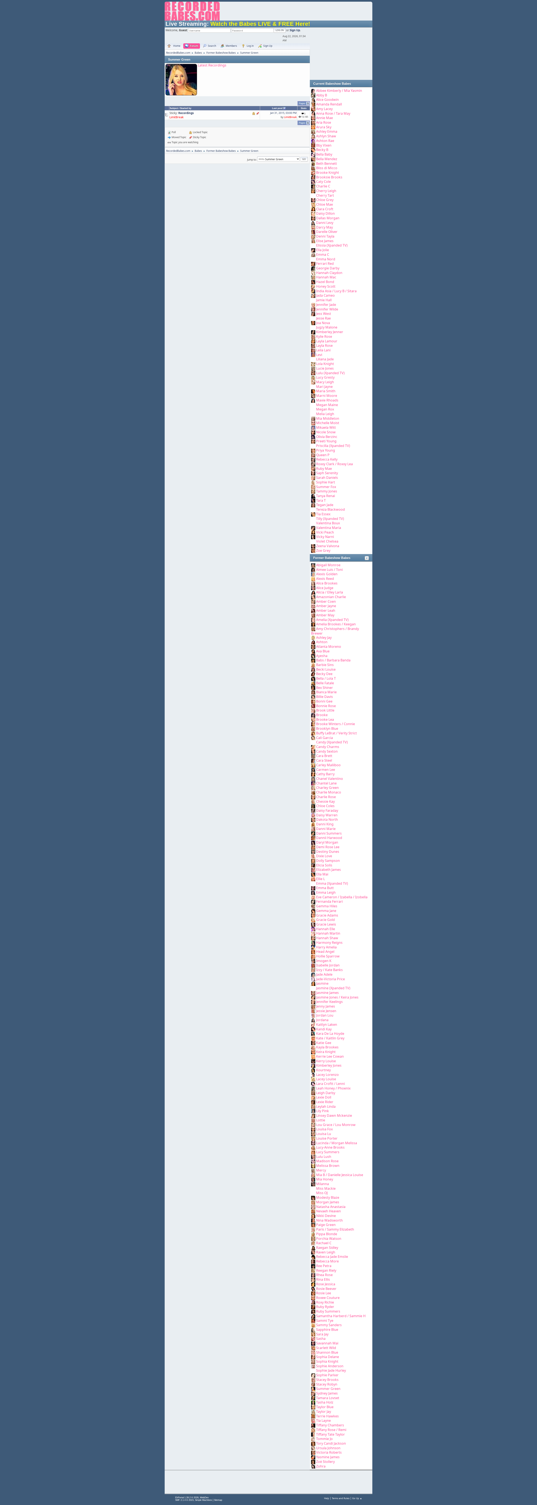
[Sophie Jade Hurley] (313, 1370)
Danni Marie (326, 828)
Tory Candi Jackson (331, 1443)
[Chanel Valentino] (313, 778)
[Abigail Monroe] (313, 565)
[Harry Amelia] (313, 947)
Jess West (323, 313)
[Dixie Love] (313, 856)
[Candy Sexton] (313, 751)
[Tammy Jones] (313, 491)
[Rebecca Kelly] (313, 459)
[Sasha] (313, 1338)
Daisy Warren (327, 815)
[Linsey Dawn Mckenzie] (313, 1115)
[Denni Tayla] (313, 236)
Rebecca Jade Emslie (332, 1256)
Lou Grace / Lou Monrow (336, 1124)
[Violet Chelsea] (313, 541)
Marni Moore (326, 395)
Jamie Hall (324, 300)
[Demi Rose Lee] (313, 847)
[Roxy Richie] (313, 1302)
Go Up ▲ (357, 1498)
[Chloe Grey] (313, 199)
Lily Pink (322, 1111)
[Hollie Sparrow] (313, 956)
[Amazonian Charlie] (313, 597)
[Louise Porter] (313, 1138)
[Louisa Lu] (313, 1133)
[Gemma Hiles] (313, 906)
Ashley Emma (326, 131)
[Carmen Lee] (313, 769)
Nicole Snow (326, 432)
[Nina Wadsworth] (313, 1220)
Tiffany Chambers (330, 1425)
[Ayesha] (313, 655)
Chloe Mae (324, 204)
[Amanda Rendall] (313, 104)
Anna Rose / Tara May (333, 113)
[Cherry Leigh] (313, 190)
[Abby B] (313, 95)
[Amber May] (313, 615)
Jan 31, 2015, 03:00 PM (283, 113)
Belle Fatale (325, 683)
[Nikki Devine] (313, 1215)
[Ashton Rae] (313, 140)
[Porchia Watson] (313, 1238)
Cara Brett (324, 755)
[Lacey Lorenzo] (313, 1074)
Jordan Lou (324, 1015)
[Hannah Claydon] (313, 272)
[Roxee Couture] (313, 1297)
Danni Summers (329, 833)
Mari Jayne (324, 386)
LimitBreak (176, 117)
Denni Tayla (325, 236)
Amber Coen (326, 601)
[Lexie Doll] (313, 1097)
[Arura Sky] (313, 127)
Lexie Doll (323, 1097)
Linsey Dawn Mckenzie (334, 1115)
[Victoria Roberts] (313, 1452)
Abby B (321, 95)
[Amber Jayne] (313, 606)
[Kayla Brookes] (313, 1047)
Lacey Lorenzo (327, 1074)
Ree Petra (323, 1265)
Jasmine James (327, 992)
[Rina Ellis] (313, 1279)
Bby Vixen (323, 145)
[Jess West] (313, 313)
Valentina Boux (328, 523)
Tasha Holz (324, 1402)
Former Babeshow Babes (331, 558)
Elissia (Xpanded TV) (332, 245)
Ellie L (320, 879)
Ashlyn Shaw (326, 136)
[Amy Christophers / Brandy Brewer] (313, 628)
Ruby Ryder (325, 1306)
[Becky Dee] (313, 673)
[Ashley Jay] (313, 637)
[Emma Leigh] (313, 892)
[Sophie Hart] (313, 482)
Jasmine (322, 983)
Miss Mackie (326, 1188)
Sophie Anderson (329, 1366)
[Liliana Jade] (313, 359)
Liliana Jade (325, 359)
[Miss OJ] (313, 1193)
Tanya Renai (325, 495)
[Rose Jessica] (313, 1284)
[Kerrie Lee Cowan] (313, 1056)
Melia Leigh (325, 414)
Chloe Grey (325, 199)
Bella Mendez (326, 159)
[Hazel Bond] (313, 281)
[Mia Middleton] (313, 418)
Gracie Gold (325, 919)
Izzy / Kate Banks (329, 969)
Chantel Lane (326, 783)
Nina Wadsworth (329, 1220)
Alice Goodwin (327, 99)
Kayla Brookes (327, 1047)
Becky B (322, 149)
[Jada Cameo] (313, 295)
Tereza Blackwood (330, 509)
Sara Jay (322, 1334)
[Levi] (313, 354)
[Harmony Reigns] (313, 942)
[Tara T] (313, 500)
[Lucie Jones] (313, 368)
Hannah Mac (326, 277)
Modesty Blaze (327, 1197)
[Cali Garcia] (313, 737)
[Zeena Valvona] (313, 546)
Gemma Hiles (326, 906)
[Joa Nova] (313, 323)
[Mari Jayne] (313, 386)
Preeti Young (326, 441)
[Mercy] (313, 1170)
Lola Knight (325, 363)
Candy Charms (327, 746)
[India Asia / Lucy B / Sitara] (313, 291)
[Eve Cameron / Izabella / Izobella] (313, 897)
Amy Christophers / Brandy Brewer (335, 631)
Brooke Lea (325, 719)
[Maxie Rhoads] (313, 400)
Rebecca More (327, 1261)
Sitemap (218, 1500)
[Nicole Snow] (313, 432)
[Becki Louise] (313, 669)
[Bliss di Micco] (313, 168)
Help (326, 1498)
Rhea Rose (324, 1275)
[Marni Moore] (313, 395)
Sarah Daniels (327, 477)
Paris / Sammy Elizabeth (335, 1229)
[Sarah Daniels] (313, 477)
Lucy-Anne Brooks (330, 1147)
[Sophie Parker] (313, 1375)
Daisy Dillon (325, 213)
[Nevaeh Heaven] (313, 1211)
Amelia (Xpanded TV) (332, 619)
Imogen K (323, 960)
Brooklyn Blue (327, 728)
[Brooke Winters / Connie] (313, 724)
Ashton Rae (325, 140)
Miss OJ (322, 1193)
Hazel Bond (325, 281)
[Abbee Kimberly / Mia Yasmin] (313, 90)
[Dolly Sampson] (313, 860)
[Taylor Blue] (313, 1407)
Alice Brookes (327, 583)
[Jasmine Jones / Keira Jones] (313, 997)
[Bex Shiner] (313, 687)
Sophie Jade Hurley (331, 1370)
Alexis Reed (325, 578)
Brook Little (325, 710)
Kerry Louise (326, 1061)
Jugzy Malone (326, 327)
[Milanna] (313, 1184)
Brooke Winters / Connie (335, 724)
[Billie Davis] (313, 696)
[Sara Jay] (313, 1334)
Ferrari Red (325, 263)
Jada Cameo (325, 295)
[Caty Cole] (313, 181)
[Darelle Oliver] (313, 231)
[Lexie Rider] (313, 1102)
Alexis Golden (327, 574)
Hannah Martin (328, 933)
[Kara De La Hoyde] (313, 1033)
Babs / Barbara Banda (333, 660)
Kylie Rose (324, 336)
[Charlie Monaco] (313, 792)
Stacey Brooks (327, 1379)
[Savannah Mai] (313, 1343)
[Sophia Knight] (313, 1361)
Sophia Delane (327, 1356)
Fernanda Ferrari (329, 901)
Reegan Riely (326, 1270)
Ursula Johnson (328, 1448)
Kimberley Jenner (329, 332)
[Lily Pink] (313, 1111)
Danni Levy (324, 222)
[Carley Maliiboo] (313, 765)
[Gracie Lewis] (313, 924)
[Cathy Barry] (313, 774)
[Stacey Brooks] (313, 1379)
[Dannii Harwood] (313, 837)
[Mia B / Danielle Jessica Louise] (313, 1175)
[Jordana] (313, 1020)
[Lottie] (313, 1120)
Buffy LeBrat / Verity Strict (336, 733)
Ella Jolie (322, 250)
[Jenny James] (313, 1006)
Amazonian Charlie (331, 597)
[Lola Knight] (313, 363)
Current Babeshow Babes (332, 83)
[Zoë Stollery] (313, 1461)
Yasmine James (328, 1457)
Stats (303, 108)
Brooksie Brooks (329, 177)
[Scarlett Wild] (313, 1347)
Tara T (321, 500)
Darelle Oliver (327, 231)
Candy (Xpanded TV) (332, 742)
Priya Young (325, 450)
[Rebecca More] (313, 1261)
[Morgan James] (313, 1202)
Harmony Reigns (329, 942)
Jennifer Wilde (327, 309)
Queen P (323, 455)
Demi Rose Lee (327, 847)
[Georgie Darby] (313, 268)
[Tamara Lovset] (313, 1398)
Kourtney (323, 1070)
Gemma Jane (326, 910)
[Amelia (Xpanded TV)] (313, 619)
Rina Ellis (323, 1279)
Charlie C (323, 186)
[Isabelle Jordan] (313, 965)
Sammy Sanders (329, 1325)
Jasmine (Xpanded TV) (333, 988)
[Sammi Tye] (313, 1320)
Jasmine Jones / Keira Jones (337, 997)
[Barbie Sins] (313, 664)
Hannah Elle (325, 929)
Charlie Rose (326, 797)
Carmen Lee (325, 769)
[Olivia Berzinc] (313, 436)
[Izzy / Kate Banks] (313, 969)
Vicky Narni (325, 536)
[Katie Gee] (313, 1042)
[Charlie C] (313, 186)
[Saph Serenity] (313, 473)
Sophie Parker (327, 1375)
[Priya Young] (313, 450)
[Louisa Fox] (313, 1129)
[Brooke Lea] (313, 719)
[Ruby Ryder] (313, 1306)
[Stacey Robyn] (313, 1384)
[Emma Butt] (313, 888)
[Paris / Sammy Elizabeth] (313, 1229)
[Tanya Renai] (313, 495)
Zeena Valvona (327, 546)
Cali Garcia (324, 737)
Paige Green (326, 1224)
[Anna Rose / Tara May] (313, 113)
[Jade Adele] (313, 974)
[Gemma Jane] (313, 910)
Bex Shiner (324, 687)
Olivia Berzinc (326, 436)
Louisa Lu (323, 1133)
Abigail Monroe (328, 565)
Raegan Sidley (327, 1247)
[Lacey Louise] (313, 1079)
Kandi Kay (324, 1029)
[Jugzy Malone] (313, 327)
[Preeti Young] (313, 441)
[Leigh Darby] (313, 1093)
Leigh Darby (325, 1093)
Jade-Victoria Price (330, 979)
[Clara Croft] (313, 209)
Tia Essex (323, 514)
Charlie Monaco (328, 792)
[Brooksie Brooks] (313, 177)
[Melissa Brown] (313, 1165)
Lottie (320, 1120)
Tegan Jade (324, 505)
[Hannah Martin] (313, 933)
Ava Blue (323, 651)
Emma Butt (325, 888)
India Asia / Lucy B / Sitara (336, 291)
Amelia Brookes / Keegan (336, 624)
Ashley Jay (324, 637)
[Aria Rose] (313, 122)
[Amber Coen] (313, 601)
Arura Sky (323, 127)
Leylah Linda (326, 1106)
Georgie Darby (327, 268)
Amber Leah (325, 610)
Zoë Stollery (325, 1461)
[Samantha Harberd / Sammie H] (313, 1316)
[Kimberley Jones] (313, 1065)
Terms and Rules (340, 1498)
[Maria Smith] (313, 391)
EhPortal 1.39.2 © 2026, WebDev (192, 1497)
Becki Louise (326, 669)
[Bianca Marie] (313, 692)
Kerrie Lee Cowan (330, 1056)
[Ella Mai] (313, 874)
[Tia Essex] (313, 514)
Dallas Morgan (327, 218)
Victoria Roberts (329, 1452)
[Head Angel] (313, 951)
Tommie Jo (324, 1438)
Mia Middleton (327, 418)
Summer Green (179, 59)
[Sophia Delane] (313, 1356)
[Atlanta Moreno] (313, 646)
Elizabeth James (328, 869)
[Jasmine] (313, 983)
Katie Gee (323, 1042)
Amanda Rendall (329, 104)
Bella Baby (324, 154)
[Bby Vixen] (313, 145)
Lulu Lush (323, 1156)
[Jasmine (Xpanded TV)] (313, 988)
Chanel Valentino (329, 778)
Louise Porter (327, 1138)
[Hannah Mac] (313, 277)
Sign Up (295, 30)
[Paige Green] (313, 1224)
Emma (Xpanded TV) (332, 883)
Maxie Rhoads (327, 400)
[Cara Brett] (313, 755)
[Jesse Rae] (313, 318)
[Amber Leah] (313, 610)
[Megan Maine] (313, 405)
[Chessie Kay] (313, 801)
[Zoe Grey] (313, 550)
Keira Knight (326, 1051)
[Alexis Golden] (313, 574)
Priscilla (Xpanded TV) (333, 445)
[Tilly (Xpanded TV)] (313, 518)
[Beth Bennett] (313, 163)
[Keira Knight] (313, 1051)
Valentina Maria (328, 527)
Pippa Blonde (326, 1234)
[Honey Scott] (313, 286)
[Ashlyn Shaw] (313, 136)
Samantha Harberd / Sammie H (341, 1316)
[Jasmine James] (313, 992)
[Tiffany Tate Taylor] (313, 1434)
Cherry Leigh (326, 190)
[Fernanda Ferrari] (313, 901)
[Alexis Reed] (313, 578)
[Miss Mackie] (313, 1188)
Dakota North (327, 819)
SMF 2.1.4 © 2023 (184, 1500)
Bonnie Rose (326, 706)
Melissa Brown (327, 1165)
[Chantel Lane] (313, 783)
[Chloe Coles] (313, 806)
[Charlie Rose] (313, 797)
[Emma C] (313, 254)
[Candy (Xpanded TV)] (313, 742)
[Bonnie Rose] (313, 706)
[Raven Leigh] (313, 1252)
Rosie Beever (326, 1288)
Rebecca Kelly (327, 459)
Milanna (322, 1184)
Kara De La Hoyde (330, 1033)
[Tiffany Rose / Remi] (313, 1429)
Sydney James (327, 1393)
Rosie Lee (323, 1293)
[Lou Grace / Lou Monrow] (313, 1124)
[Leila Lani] (313, 350)
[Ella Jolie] (313, 250)
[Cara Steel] (313, 760)
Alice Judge (324, 588)
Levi (319, 354)
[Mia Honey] (313, 1179)
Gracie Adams (327, 915)
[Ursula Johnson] (313, 1448)
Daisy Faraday (327, 810)
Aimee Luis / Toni (329, 569)
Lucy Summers (327, 1152)
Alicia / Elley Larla (329, 592)
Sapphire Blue (327, 1329)
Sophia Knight (327, 1361)
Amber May (325, 615)
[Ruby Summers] (313, 1311)
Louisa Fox (324, 1129)
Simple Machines (203, 1500)
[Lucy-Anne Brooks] (313, 1147)
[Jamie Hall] (313, 300)
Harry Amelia (326, 947)
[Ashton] (313, 642)
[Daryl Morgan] (313, 842)
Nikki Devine (326, 1215)
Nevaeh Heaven (328, 1211)
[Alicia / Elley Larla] (313, 592)
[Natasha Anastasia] (313, 1206)
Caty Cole (323, 181)
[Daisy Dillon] (313, 213)
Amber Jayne (326, 606)
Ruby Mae (324, 468)
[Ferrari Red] (313, 263)
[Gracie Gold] (313, 919)
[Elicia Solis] (313, 865)
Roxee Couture (328, 1297)
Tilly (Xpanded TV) (330, 518)
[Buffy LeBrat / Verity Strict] (313, 733)
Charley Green (327, 787)
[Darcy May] (313, 227)
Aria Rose (323, 122)
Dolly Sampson (328, 860)
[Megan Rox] (313, 409)
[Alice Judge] (313, 588)
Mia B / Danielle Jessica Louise (339, 1175)
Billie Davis (324, 696)
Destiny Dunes (327, 851)
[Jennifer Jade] (313, 304)
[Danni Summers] (313, 833)
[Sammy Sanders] (313, 1325)
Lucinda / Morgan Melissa (336, 1143)
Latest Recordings (212, 65)
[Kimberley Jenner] (313, 332)
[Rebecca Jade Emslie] (313, 1256)
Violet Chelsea (327, 541)
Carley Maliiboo (328, 765)
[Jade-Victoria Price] (313, 979)
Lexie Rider (324, 1102)
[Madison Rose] (313, 1161)
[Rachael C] (313, 1243)
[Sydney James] (313, 1393)
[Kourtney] (313, 1070)
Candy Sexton (327, 751)
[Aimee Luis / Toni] (313, 569)
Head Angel (325, 951)
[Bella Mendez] (313, 159)
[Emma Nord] (313, 259)
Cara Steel (324, 760)
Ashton (321, 642)
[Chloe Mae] (313, 204)
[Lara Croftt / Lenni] (313, 1083)
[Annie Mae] (313, 118)
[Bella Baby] (313, 154)
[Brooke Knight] (313, 172)
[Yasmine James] (313, 1457)
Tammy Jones (326, 491)
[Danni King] (313, 824)
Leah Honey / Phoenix (333, 1088)
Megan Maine (327, 405)
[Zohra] (313, 1466)
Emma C (322, 254)
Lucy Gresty (325, 377)
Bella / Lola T (326, 678)
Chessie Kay (325, 801)
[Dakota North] (313, 819)
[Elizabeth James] (313, 869)
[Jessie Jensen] (313, 1011)
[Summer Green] (313, 1388)
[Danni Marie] (313, 828)
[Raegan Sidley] (313, 1247)
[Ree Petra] (313, 1265)
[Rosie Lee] (313, 1293)
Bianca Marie (326, 692)
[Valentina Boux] (313, 523)
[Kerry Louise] (313, 1061)
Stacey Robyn (326, 1384)
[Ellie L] (313, 879)
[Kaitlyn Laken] (313, 1024)
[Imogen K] (313, 960)
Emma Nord (325, 259)
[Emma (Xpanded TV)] (313, 883)
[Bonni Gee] (313, 701)
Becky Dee (324, 673)
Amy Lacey (324, 108)
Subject (174, 108)
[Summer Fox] (313, 486)
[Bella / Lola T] (313, 678)
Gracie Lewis (326, 924)
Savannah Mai (327, 1343)
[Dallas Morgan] (313, 218)
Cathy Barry (325, 774)
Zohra (321, 1466)
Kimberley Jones (328, 1065)
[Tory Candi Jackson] (313, 1443)
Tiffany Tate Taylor (330, 1434)
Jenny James (325, 1006)
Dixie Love (324, 856)
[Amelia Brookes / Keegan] (313, 624)
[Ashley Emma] (313, 131)
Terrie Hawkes (327, 1416)
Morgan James (327, 1202)
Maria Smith (325, 391)
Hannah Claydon (329, 272)
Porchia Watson (328, 1238)
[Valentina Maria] (313, 527)
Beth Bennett (326, 163)
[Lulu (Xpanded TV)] (313, 373)
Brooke (322, 715)
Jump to (251, 159)
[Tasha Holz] (313, 1402)
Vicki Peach (325, 532)
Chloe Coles (325, 806)
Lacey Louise (326, 1079)
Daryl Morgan (327, 842)
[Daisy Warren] (313, 815)
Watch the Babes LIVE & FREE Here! (260, 24)
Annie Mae (324, 118)
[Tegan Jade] (313, 505)
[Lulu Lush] (313, 1156)
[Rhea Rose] (313, 1275)
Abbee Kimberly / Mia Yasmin (339, 90)
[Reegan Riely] (313, 1270)
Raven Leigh (325, 1252)
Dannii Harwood (329, 837)
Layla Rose (324, 345)
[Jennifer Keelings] (313, 1001)
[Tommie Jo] (313, 1438)
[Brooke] (313, 715)
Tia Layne (323, 1420)
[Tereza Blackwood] (313, 509)
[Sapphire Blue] (313, 1329)
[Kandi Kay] (313, 1029)
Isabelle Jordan (328, 965)
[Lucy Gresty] (313, 377)
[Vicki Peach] (313, 532)
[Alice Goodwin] (313, 99)
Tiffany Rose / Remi (331, 1429)
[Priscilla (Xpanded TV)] (313, 445)
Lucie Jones (325, 368)
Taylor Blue (325, 1407)
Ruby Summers (328, 1311)
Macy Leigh (325, 382)
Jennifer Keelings (329, 1001)
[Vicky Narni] (313, 536)
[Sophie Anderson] (313, 1366)
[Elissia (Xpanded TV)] (313, 245)
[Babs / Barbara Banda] (313, 660)
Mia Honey (324, 1179)
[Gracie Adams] (313, 915)
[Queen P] (313, 455)
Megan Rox (325, 409)
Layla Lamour (326, 341)
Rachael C (323, 1243)
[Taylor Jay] (313, 1411)
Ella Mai (322, 874)
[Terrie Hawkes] (313, 1416)
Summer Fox (326, 486)
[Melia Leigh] (313, 414)
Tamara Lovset (327, 1398)
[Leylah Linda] (313, 1106)
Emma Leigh (326, 892)
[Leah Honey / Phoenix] (313, 1088)
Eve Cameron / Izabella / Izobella (342, 897)
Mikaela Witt (326, 427)
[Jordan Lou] (313, 1015)
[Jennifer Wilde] (313, 309)
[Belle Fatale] (313, 683)
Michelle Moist (327, 423)
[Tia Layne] (313, 1420)
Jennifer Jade (326, 304)
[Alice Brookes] (313, 583)
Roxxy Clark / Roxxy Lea (334, 464)
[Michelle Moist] (313, 423)
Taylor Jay (323, 1411)
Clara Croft (324, 209)
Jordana (322, 1020)
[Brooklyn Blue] (313, 728)
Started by (185, 108)
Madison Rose (327, 1161)
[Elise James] (313, 241)
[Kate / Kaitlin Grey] (313, 1038)
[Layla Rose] (313, 345)
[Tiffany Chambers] (313, 1425)
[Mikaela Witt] (313, 427)
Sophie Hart (325, 482)
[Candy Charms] (313, 746)
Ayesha (321, 655)
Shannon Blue (327, 1352)
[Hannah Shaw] (313, 938)
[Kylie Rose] (313, 336)
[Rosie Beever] (313, 1288)
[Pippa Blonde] (313, 1234)
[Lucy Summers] (313, 1152)
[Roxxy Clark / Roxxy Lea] (313, 464)
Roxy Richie (325, 1302)
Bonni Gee (324, 701)
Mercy (321, 1170)
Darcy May (324, 227)
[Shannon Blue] (313, 1352)
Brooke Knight (327, 172)
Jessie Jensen (326, 1011)
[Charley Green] (313, 787)
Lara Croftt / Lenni (330, 1083)
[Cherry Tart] (313, 195)
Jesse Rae (323, 318)
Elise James (325, 241)
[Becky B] (313, 149)
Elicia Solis (324, 865)
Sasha (321, 1338)
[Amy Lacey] (313, 108)
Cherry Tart (325, 195)
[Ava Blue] (313, 651)
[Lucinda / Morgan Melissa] (313, 1143)
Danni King (325, 824)
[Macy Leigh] (313, 382)
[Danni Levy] (313, 222)
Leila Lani (323, 350)
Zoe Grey (323, 550)
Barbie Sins (325, 664)
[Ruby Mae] (313, 468)
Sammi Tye (324, 1320)
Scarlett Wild (326, 1347)
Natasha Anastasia (330, 1206)
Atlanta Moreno (328, 646)
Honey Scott (325, 286)
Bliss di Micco (326, 168)
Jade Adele (324, 974)
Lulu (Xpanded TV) (330, 373)
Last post (277, 108)
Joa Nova (323, 323)
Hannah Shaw (327, 938)
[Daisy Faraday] (313, 810)
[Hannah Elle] (313, 929)
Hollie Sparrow (328, 956)
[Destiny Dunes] (313, 851)
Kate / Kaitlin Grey (330, 1038)
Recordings (186, 113)
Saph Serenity (327, 473)
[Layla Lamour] (313, 341)
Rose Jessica (325, 1284)
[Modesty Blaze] (313, 1197)
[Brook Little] (313, 710)
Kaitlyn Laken (326, 1024)
